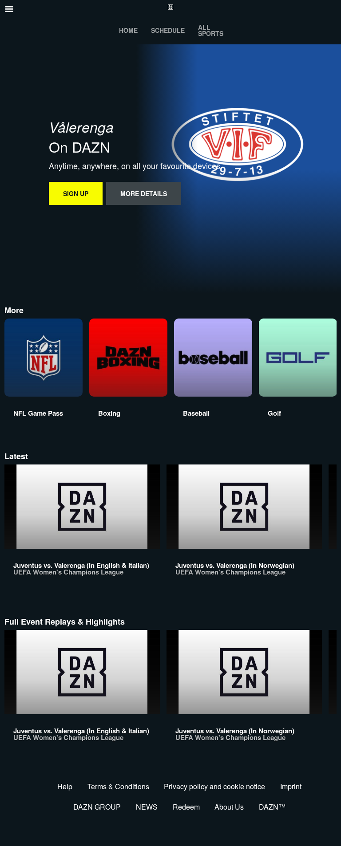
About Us (229, 807)
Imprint (290, 786)
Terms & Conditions (118, 786)
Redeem (186, 807)
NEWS (147, 807)
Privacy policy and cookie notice (214, 786)
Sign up (75, 193)
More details (143, 193)
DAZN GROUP (97, 807)
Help (64, 786)
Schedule (168, 30)
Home (128, 30)
